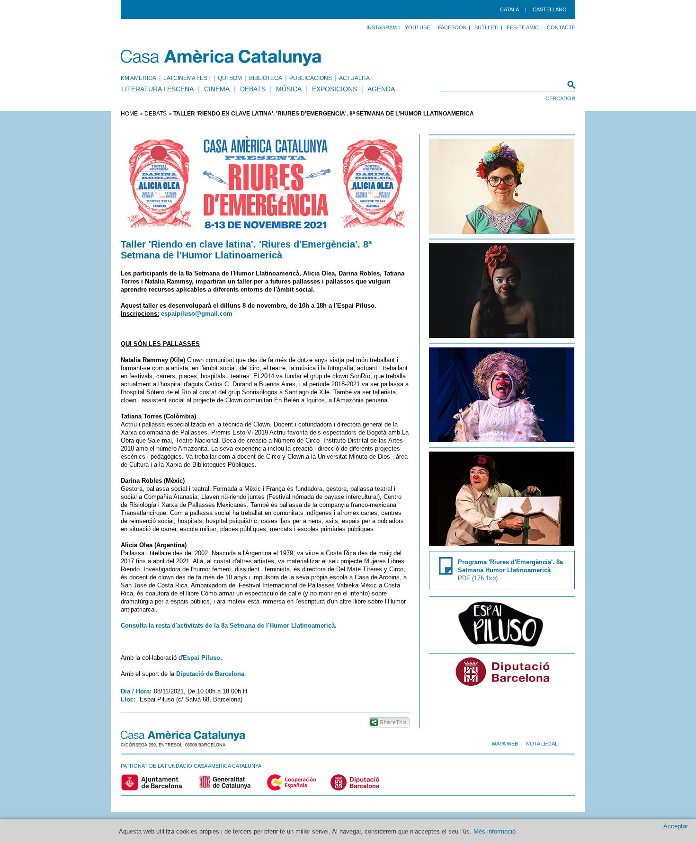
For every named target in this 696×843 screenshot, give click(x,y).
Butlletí (486, 27)
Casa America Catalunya (221, 58)
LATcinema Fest (187, 78)
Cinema (217, 89)
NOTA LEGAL (542, 743)
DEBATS (155, 113)
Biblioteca (265, 78)
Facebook (452, 27)
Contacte (561, 27)
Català (509, 9)
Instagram (381, 27)
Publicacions (310, 78)
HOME (129, 113)
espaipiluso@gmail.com (196, 313)
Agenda (381, 89)
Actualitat (356, 78)
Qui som (230, 78)
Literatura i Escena (157, 89)
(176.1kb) (510, 570)
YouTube (417, 27)
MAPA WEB (505, 743)
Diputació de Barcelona (210, 673)
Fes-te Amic (523, 27)
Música (289, 89)
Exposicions (334, 89)
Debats (253, 89)
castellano (550, 9)
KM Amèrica (138, 78)
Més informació (494, 831)
